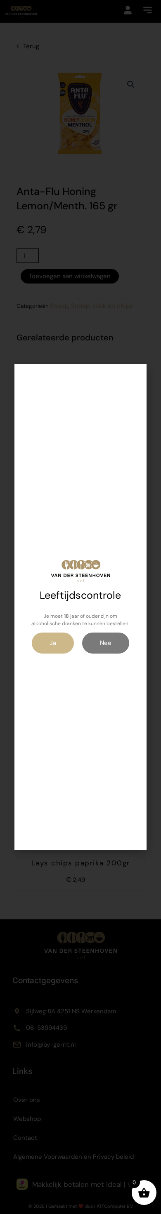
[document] (80, 607)
